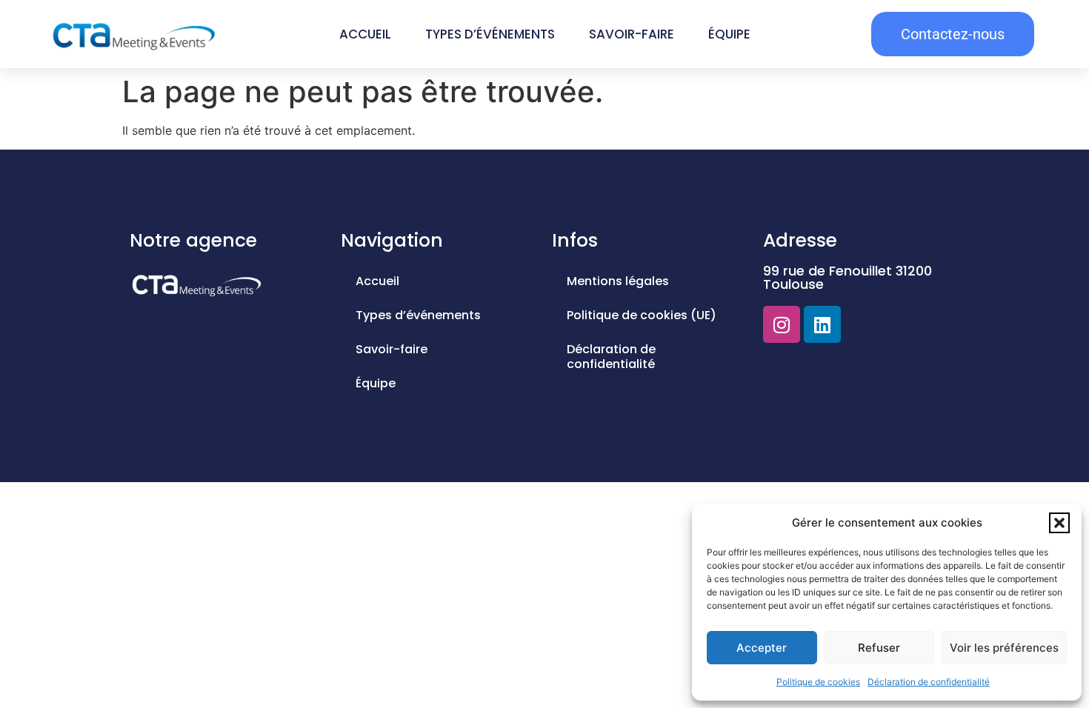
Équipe (729, 34)
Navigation (392, 240)
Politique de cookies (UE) (641, 315)
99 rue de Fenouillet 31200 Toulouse (847, 277)
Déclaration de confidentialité (928, 681)
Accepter (761, 648)
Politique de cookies (818, 681)
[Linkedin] (822, 324)
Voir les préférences (1004, 648)
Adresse (800, 240)
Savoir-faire (631, 34)
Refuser (879, 648)
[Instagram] (781, 324)
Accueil (365, 34)
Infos (575, 240)
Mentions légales (618, 281)
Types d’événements (490, 34)
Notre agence (193, 240)
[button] (1059, 522)
